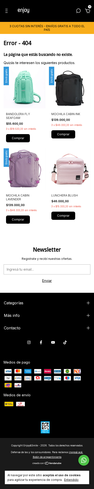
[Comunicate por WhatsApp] (83, 460)
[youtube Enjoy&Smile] (53, 342)
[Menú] (7, 11)
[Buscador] (78, 11)
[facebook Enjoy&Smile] (41, 342)
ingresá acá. (76, 452)
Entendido (71, 480)
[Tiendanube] (47, 464)
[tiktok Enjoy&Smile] (65, 342)
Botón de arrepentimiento (47, 457)
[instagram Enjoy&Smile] (29, 342)
